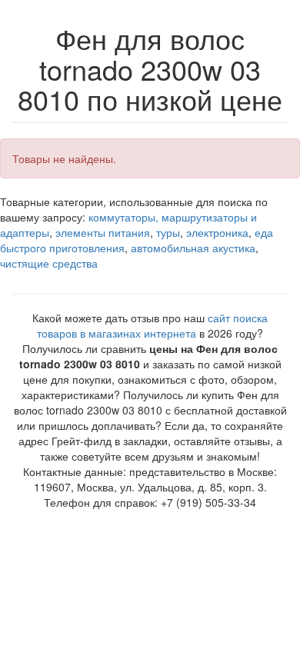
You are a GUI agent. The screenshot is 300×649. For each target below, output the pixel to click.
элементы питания (102, 232)
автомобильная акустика (193, 247)
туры (168, 232)
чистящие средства (49, 263)
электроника (217, 232)
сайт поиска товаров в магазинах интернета (152, 325)
